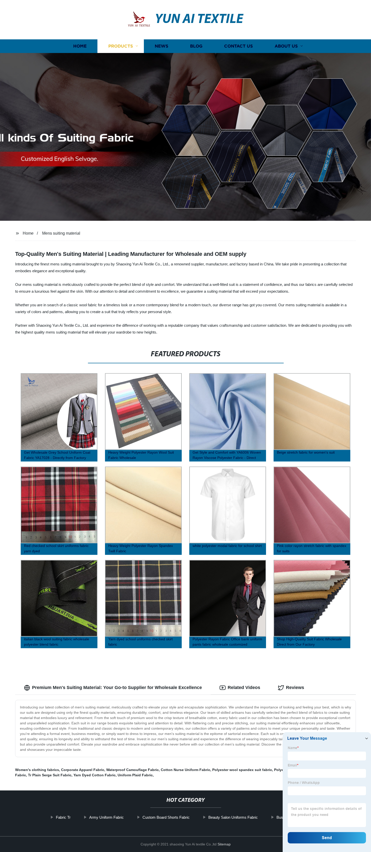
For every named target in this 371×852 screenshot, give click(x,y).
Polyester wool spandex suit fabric (242, 770)
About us (286, 46)
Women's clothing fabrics (37, 770)
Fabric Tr (63, 817)
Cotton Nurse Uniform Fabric (185, 770)
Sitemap (224, 844)
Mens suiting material (61, 233)
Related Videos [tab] (244, 687)
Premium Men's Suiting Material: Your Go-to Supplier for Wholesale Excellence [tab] (117, 687)
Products (120, 46)
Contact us (238, 46)
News (161, 46)
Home (80, 46)
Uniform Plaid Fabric (135, 775)
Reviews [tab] (295, 687)
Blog (196, 46)
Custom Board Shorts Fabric (166, 817)
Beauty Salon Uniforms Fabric (233, 817)
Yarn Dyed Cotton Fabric (94, 775)
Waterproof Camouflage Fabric (132, 770)
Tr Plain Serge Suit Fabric (49, 775)
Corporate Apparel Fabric (82, 770)
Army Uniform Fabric (106, 817)
